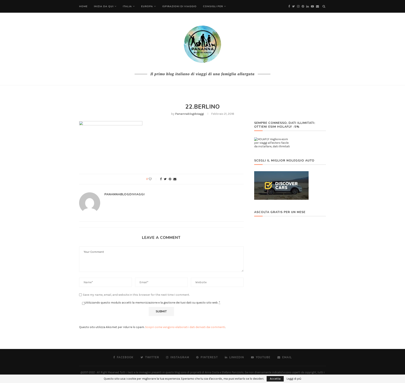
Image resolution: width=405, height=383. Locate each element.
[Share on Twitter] (165, 179)
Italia (127, 6)
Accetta (275, 378)
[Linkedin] (307, 6)
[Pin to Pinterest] (170, 179)
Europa (147, 6)
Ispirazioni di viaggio (179, 6)
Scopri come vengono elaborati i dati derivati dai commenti (185, 327)
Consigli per (213, 6)
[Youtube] (312, 6)
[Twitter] (293, 6)
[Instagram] (298, 6)
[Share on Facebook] (161, 179)
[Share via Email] (174, 179)
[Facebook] (289, 6)
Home (83, 6)
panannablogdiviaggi (189, 114)
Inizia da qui (103, 6)
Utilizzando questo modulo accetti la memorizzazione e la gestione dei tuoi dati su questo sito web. (152, 302)
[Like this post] (153, 179)
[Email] (317, 6)
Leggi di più (293, 378)
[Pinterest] (303, 6)
